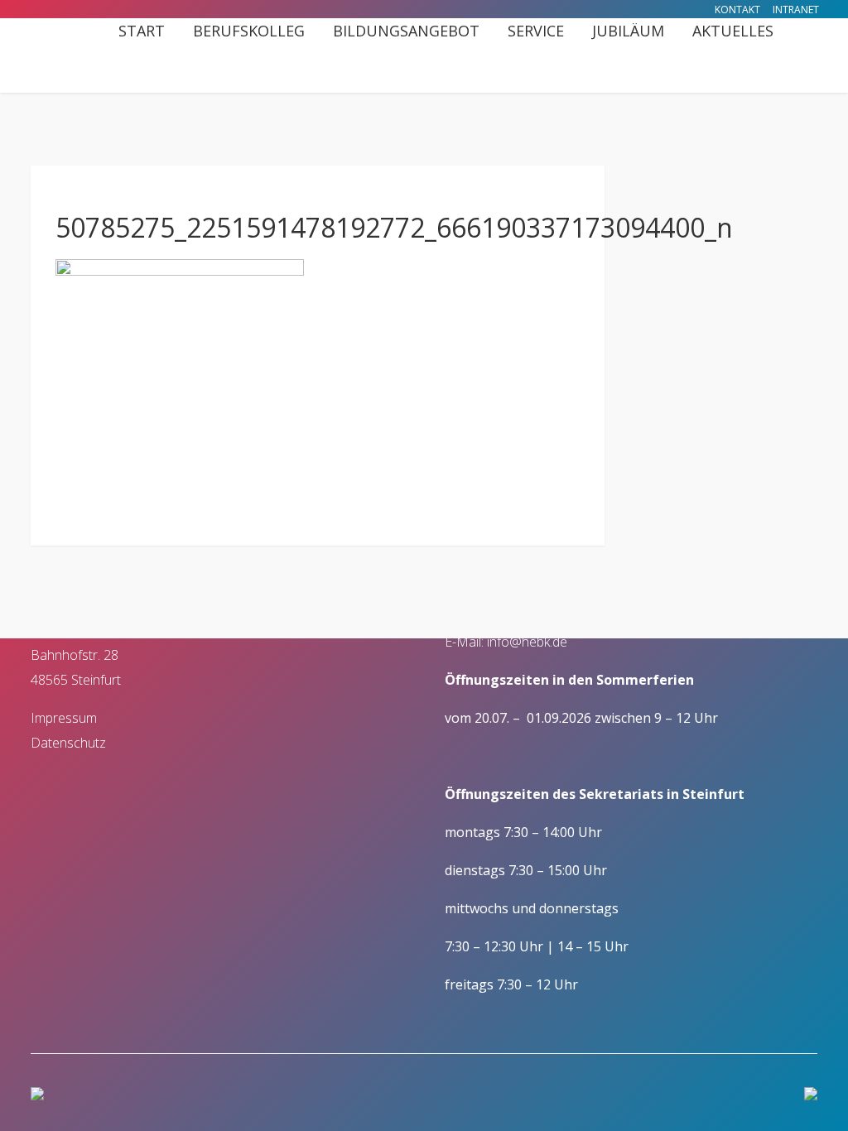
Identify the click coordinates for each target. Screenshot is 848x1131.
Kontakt (737, 9)
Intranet (796, 9)
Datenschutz (68, 743)
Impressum (64, 718)
